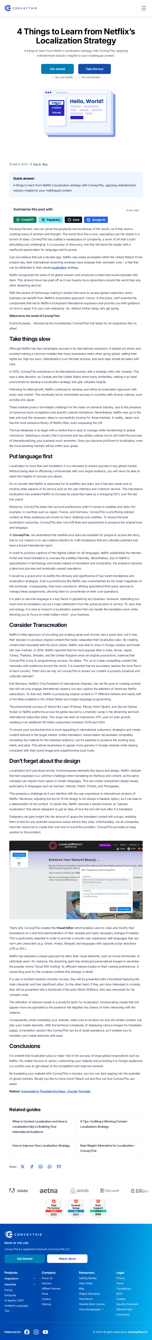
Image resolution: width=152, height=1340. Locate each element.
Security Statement (127, 1304)
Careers (46, 1298)
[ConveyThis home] (20, 8)
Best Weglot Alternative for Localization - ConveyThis (108, 1148)
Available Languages (16, 1305)
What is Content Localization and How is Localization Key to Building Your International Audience (39, 1127)
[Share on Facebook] (31, 1166)
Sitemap (46, 1304)
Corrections (122, 1314)
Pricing (8, 1290)
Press (45, 1293)
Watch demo (67, 1258)
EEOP (119, 1293)
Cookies (120, 1298)
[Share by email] (58, 1166)
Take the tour (95, 69)
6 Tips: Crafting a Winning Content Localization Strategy (103, 1124)
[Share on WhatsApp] (49, 1166)
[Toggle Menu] (143, 8)
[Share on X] (22, 1166)
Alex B (37, 164)
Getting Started (88, 1278)
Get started (57, 69)
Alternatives (85, 1298)
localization (59, 267)
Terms (119, 1283)
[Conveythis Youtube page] (45, 1332)
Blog (44, 164)
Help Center (86, 1283)
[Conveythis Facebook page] (26, 1332)
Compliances (123, 1288)
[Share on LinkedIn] (40, 1166)
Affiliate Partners (51, 1288)
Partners (46, 1283)
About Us (47, 1278)
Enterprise (10, 1295)
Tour (6, 1310)
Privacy (120, 1278)
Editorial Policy (124, 1309)
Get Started (24, 1258)
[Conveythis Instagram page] (36, 1332)
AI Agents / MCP (14, 1300)
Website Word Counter (92, 1304)
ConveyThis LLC (138, 1331)
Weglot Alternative (89, 1293)
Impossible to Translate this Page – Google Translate (55, 1091)
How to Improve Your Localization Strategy (41, 1145)
